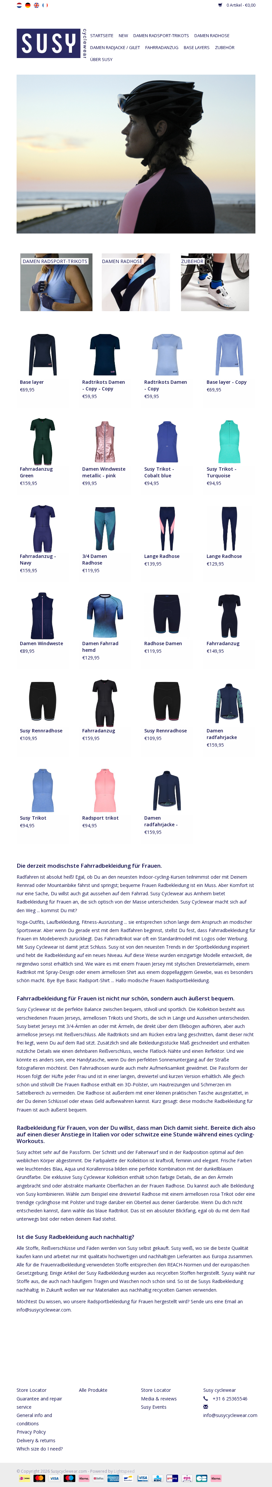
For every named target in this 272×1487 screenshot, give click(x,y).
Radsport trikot (100, 818)
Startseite (101, 35)
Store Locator (31, 1390)
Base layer (32, 382)
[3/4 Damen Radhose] (105, 528)
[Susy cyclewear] (52, 42)
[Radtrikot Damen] (136, 154)
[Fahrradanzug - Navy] (43, 528)
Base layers (197, 47)
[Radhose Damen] (167, 615)
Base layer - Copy (227, 382)
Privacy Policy (31, 1432)
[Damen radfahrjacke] (229, 703)
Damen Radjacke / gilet (115, 47)
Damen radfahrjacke (222, 733)
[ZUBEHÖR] (215, 282)
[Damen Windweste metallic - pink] (105, 441)
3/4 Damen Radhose (94, 559)
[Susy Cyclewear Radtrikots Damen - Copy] (167, 354)
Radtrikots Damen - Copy (165, 385)
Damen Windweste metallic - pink (103, 472)
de (28, 5)
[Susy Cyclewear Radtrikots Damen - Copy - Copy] (105, 354)
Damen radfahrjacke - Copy (161, 821)
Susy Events (154, 1407)
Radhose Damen (163, 643)
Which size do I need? (40, 1449)
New (123, 35)
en (36, 5)
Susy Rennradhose (41, 730)
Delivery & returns (36, 1440)
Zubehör (225, 47)
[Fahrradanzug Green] (43, 441)
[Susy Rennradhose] (43, 703)
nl (19, 5)
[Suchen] (205, 24)
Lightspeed (124, 1471)
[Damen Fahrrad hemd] (105, 615)
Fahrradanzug (161, 47)
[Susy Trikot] (43, 790)
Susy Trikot (33, 818)
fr (45, 5)
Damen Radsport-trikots (161, 35)
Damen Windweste (41, 643)
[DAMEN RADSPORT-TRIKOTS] (56, 282)
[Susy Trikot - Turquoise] (229, 441)
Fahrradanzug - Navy (38, 559)
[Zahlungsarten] (24, 1478)
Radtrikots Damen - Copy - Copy (103, 385)
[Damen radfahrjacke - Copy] (167, 790)
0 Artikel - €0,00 (240, 5)
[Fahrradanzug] (229, 615)
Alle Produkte (93, 1390)
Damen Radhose (212, 35)
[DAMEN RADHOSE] (135, 282)
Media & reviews (159, 1398)
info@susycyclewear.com (230, 1415)
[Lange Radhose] (167, 528)
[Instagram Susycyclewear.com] (148, 1360)
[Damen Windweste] (43, 615)
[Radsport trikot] (105, 790)
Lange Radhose (161, 556)
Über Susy (101, 59)
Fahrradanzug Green (36, 472)
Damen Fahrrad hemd (100, 646)
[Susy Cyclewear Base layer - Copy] (229, 354)
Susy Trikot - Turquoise (222, 472)
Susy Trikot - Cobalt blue (159, 472)
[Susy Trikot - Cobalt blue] (167, 441)
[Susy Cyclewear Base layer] (43, 354)
